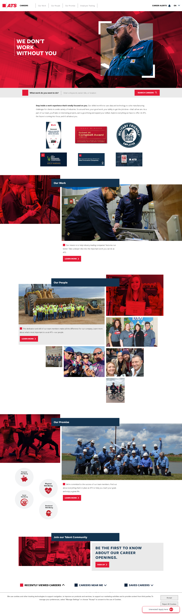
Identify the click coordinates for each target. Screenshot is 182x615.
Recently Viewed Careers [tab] (43, 585)
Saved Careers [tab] (139, 585)
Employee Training (87, 5)
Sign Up (101, 564)
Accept (169, 598)
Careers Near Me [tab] (91, 585)
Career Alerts (159, 5)
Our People (55, 5)
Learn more (71, 258)
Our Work (42, 5)
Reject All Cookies (169, 604)
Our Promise (70, 5)
